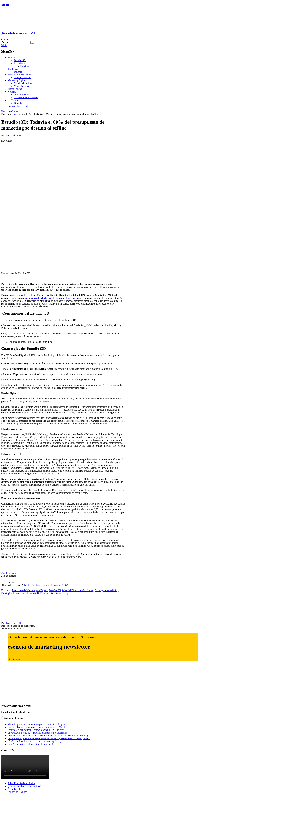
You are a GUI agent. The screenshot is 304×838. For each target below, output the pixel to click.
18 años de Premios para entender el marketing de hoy (35, 741)
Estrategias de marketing (13, 593)
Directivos (19, 103)
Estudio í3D (33, 593)
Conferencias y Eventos (26, 97)
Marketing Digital (16, 80)
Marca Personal (21, 86)
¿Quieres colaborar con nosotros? (24, 786)
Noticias (12, 91)
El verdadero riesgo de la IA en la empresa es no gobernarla (37, 732)
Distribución (20, 60)
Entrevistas (13, 57)
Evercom (71, 298)
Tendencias (13, 69)
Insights (18, 71)
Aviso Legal (14, 789)
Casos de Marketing (18, 106)
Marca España (15, 88)
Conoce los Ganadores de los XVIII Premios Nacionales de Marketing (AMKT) (48, 735)
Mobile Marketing (23, 83)
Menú (5, 4)
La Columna (14, 100)
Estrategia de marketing (106, 590)
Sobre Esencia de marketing (21, 783)
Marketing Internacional (20, 74)
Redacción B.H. (13, 135)
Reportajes (19, 63)
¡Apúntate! (14, 659)
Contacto (5, 39)
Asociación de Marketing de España (30, 590)
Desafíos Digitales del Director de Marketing (71, 590)
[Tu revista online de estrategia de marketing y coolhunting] (21, 26)
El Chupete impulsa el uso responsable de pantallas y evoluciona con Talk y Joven (49, 738)
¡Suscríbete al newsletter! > (18, 33)
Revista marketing (60, 593)
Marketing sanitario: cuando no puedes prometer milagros (36, 724)
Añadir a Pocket (9, 573)
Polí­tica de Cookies (17, 792)
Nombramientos (22, 94)
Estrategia (25, 66)
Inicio (15, 114)
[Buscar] (32, 43)
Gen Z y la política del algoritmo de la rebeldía (31, 744)
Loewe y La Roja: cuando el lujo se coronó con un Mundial (37, 727)
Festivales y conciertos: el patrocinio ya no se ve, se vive (36, 730)
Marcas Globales (22, 77)
